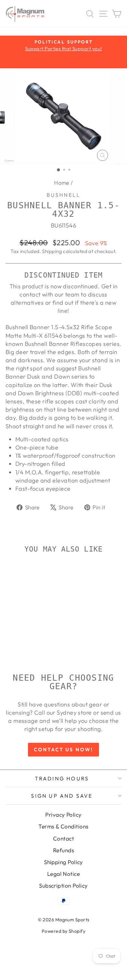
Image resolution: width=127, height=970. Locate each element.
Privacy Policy (63, 814)
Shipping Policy (63, 862)
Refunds (63, 850)
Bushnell (64, 195)
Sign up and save (61, 795)
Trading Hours (62, 778)
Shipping (52, 251)
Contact (63, 838)
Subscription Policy (63, 885)
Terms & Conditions (63, 826)
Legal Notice (63, 873)
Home (61, 182)
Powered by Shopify (63, 931)
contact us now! (63, 749)
